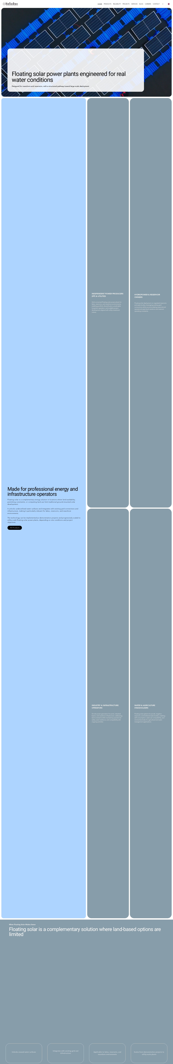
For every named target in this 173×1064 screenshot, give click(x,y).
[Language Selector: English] (166, 4)
